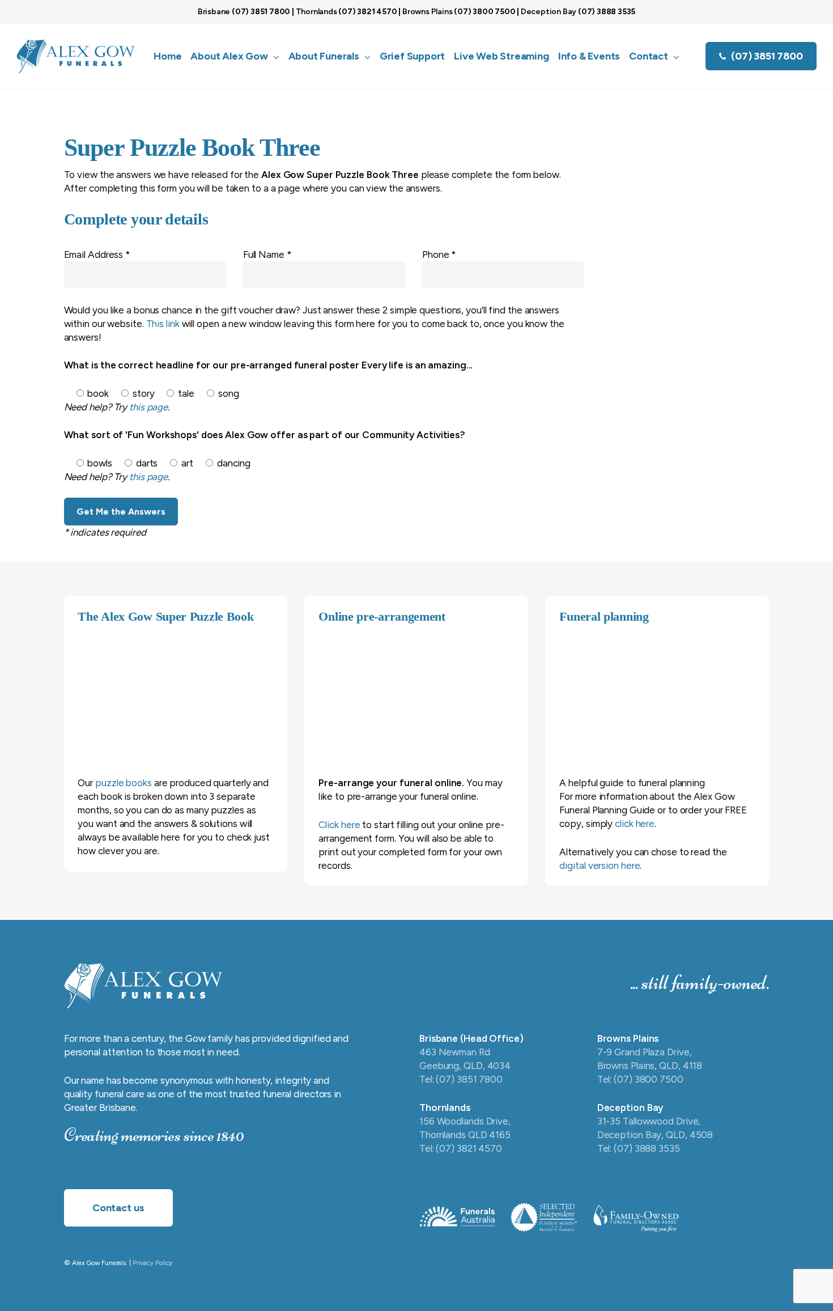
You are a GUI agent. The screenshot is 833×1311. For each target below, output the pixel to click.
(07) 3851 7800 (261, 11)
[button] (118, 1208)
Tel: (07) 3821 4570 (460, 1148)
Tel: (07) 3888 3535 (638, 1148)
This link (163, 323)
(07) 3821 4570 (367, 11)
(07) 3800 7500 (484, 11)
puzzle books (123, 782)
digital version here (599, 865)
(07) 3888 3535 (606, 11)
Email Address (97, 254)
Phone (439, 254)
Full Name (267, 254)
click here (634, 823)
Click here (339, 824)
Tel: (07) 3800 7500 (640, 1079)
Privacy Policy (153, 1263)
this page (148, 407)
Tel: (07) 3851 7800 (461, 1079)
